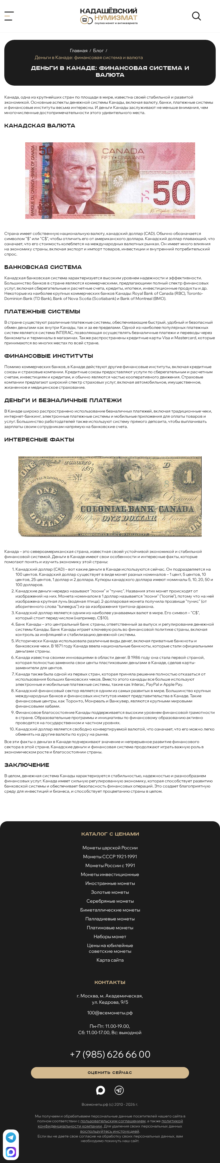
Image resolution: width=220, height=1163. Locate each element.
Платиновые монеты (110, 927)
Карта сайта (110, 960)
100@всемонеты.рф (110, 1012)
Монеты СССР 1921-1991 (110, 856)
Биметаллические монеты (110, 910)
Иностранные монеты (110, 883)
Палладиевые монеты (110, 919)
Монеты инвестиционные (110, 874)
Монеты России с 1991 (110, 865)
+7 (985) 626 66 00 (110, 1054)
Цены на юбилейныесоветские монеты (110, 948)
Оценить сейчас (110, 1072)
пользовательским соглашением (113, 1120)
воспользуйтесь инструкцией (109, 1131)
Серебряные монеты (110, 901)
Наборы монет (110, 936)
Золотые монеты (110, 892)
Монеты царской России (110, 847)
